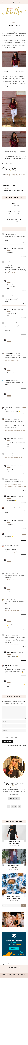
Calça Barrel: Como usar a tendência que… (14, 866)
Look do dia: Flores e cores (14, 212)
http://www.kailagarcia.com (12, 360)
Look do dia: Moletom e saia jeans (14, 204)
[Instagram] (19, 2)
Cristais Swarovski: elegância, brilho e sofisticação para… (14, 897)
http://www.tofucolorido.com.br (13, 484)
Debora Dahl (8, 635)
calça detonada (10, 176)
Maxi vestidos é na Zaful (9, 185)
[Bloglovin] (21, 2)
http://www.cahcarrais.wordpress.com (15, 430)
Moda (14, 22)
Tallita (7, 234)
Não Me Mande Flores (10, 579)
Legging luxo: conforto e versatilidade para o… (14, 842)
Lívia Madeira (8, 479)
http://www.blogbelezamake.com (13, 457)
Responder (23, 242)
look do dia (17, 176)
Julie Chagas (8, 295)
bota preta (19, 174)
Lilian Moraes (8, 545)
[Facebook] (13, 2)
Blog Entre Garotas (10, 332)
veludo (22, 176)
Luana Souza (8, 453)
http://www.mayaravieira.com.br (13, 386)
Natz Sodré (8, 665)
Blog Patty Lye (8, 610)
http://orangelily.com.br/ (15, 552)
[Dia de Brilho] (14, 11)
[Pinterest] (16, 2)
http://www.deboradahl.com (12, 644)
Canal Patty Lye (17, 610)
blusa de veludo (10, 174)
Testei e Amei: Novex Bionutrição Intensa (12, 190)
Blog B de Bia (11, 272)
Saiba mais (14, 798)
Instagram (8, 612)
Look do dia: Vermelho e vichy (14, 220)
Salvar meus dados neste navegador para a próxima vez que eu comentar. (13, 736)
